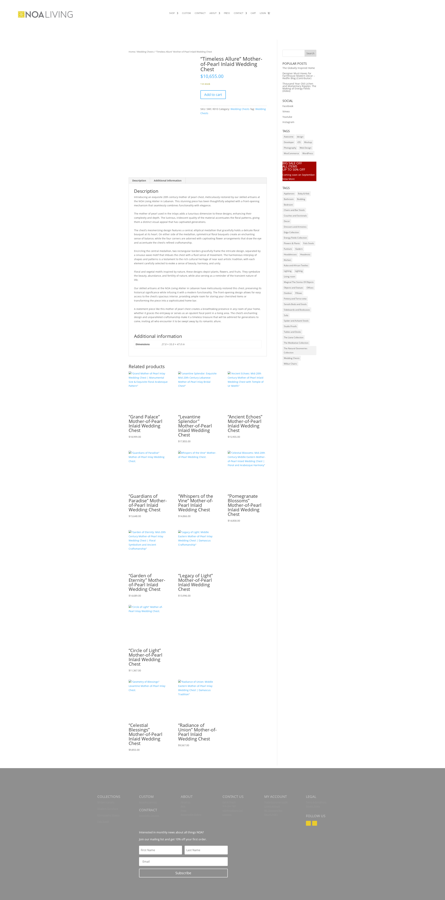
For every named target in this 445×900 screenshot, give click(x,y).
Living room (289, 276)
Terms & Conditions (316, 802)
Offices (310, 287)
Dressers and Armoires (295, 226)
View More (288, 179)
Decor (287, 221)
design (300, 136)
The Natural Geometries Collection (295, 350)
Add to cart (213, 94)
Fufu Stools (308, 243)
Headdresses (290, 254)
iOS (299, 142)
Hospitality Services (149, 815)
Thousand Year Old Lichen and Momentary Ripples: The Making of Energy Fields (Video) (299, 87)
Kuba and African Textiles (296, 265)
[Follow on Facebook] (314, 823)
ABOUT (213, 13)
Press (183, 810)
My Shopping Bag (273, 810)
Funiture (288, 248)
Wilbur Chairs (290, 363)
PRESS (227, 13)
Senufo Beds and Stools (295, 304)
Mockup (308, 142)
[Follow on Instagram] (308, 823)
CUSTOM (186, 13)
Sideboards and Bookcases (297, 309)
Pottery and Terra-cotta (295, 298)
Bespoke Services (148, 802)
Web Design (305, 147)
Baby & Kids (303, 193)
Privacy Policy (313, 806)
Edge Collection (291, 232)
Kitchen (287, 260)
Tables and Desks (292, 331)
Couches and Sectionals (295, 215)
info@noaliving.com (232, 810)
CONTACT (238, 13)
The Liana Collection (293, 337)
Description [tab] (139, 180)
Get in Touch (229, 802)
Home (132, 51)
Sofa (286, 315)
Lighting (288, 270)
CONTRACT (200, 13)
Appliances (289, 193)
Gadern (299, 248)
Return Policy (271, 814)
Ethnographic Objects (108, 815)
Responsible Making (191, 814)
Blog (183, 806)
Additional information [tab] (167, 180)
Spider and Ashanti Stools (296, 320)
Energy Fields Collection (295, 237)
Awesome (288, 136)
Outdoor (288, 293)
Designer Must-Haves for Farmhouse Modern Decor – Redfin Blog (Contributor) (298, 76)
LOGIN (263, 13)
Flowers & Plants (292, 243)
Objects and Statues (293, 287)
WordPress (307, 153)
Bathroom (289, 199)
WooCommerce (291, 153)
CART (253, 13)
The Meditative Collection (296, 342)
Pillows (298, 293)
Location (227, 814)
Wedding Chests (145, 51)
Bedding (301, 199)
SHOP (172, 13)
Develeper (289, 142)
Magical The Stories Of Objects (299, 282)
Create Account (272, 806)
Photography (290, 147)
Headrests (305, 254)
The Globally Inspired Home (298, 68)
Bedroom (288, 204)
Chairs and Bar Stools (294, 210)
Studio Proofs (290, 326)
